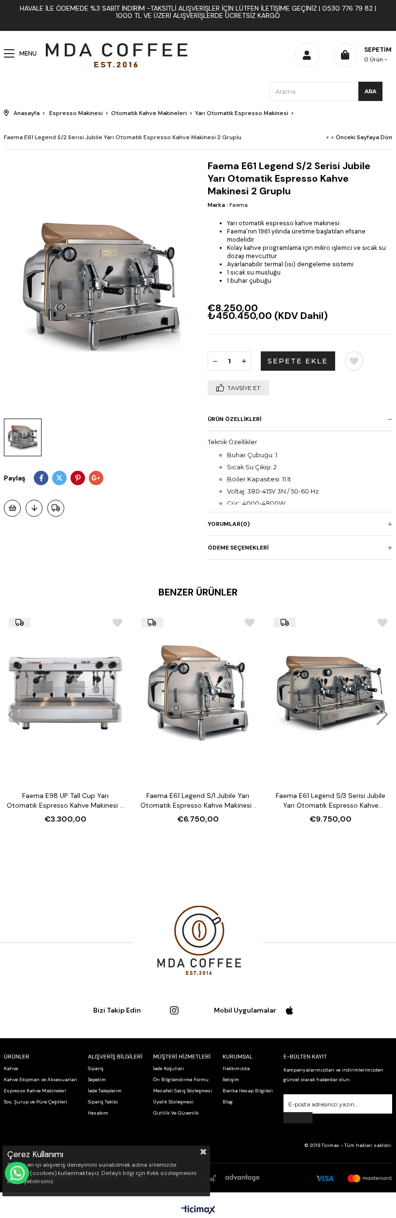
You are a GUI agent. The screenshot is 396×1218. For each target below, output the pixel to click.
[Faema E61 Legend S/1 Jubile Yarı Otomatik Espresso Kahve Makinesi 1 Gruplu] (198, 693)
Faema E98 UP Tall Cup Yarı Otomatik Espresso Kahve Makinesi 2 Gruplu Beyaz (65, 800)
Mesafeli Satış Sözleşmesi (182, 1091)
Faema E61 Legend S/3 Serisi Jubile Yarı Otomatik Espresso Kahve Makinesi (330, 800)
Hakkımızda (236, 1068)
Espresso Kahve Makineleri (35, 1091)
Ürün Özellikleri (234, 419)
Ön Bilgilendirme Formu (181, 1079)
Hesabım (98, 1113)
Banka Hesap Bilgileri (248, 1091)
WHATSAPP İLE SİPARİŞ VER (17, 1173)
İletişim (231, 1079)
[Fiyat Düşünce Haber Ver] (34, 508)
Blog (228, 1102)
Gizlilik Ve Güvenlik (175, 1113)
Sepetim (97, 1079)
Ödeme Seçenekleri (238, 547)
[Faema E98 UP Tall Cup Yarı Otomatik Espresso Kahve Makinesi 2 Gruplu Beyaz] (65, 693)
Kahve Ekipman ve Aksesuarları (40, 1079)
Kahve (11, 1068)
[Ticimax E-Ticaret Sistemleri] (198, 1210)
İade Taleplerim (105, 1091)
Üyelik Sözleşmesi (173, 1102)
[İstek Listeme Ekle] (12, 508)
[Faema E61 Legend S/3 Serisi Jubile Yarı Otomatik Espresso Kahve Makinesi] (330, 693)
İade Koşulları (168, 1068)
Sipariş (95, 1068)
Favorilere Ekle (117, 623)
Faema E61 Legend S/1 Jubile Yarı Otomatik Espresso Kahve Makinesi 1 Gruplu (198, 800)
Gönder (298, 1117)
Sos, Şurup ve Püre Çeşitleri (35, 1102)
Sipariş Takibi (103, 1102)
